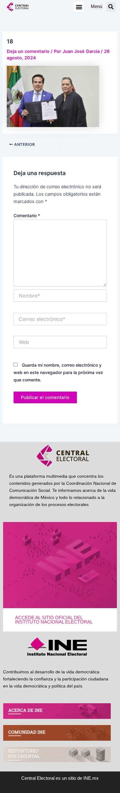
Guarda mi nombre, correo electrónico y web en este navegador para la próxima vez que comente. (58, 372)
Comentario (27, 215)
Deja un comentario (28, 51)
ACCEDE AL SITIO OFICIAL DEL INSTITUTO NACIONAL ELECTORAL (54, 620)
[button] (79, 7)
